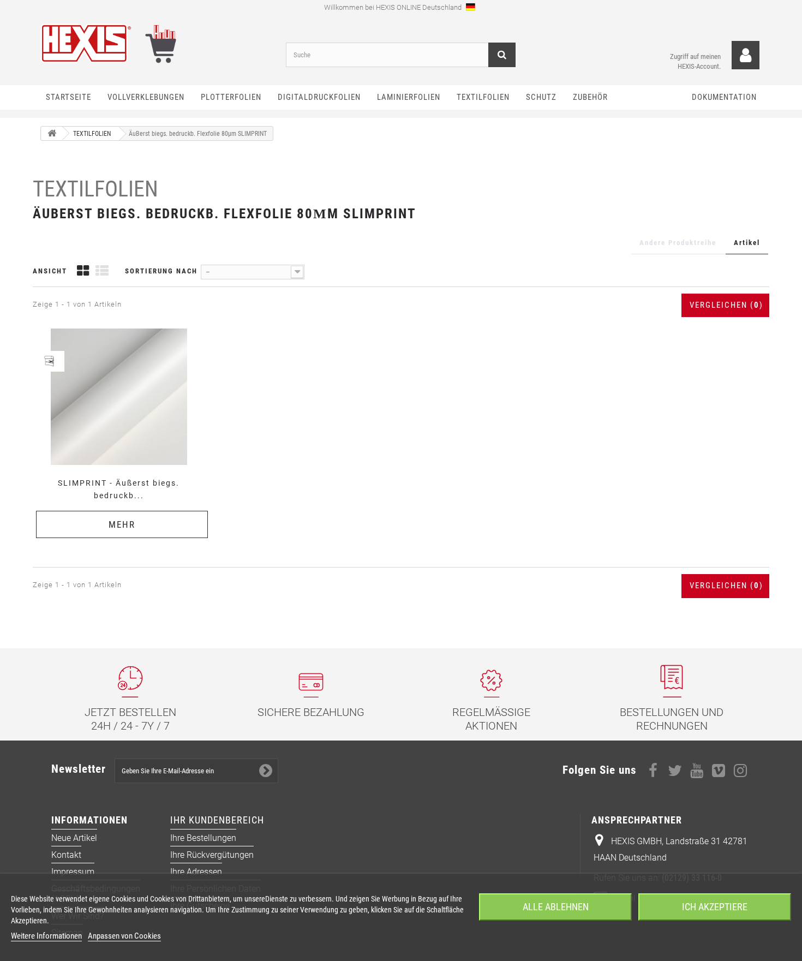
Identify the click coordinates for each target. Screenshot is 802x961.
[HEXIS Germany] (155, 43)
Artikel (747, 242)
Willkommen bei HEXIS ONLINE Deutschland (393, 7)
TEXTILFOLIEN (95, 189)
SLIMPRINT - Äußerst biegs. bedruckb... (118, 489)
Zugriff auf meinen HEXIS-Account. (695, 61)
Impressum (72, 872)
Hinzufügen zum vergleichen (122, 328)
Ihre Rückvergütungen (212, 855)
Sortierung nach (161, 271)
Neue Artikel (74, 838)
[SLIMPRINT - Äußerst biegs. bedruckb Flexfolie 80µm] (119, 397)
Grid (83, 272)
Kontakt (66, 855)
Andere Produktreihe (677, 242)
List (102, 272)
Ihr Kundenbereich (217, 820)
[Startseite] (51, 133)
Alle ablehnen (556, 906)
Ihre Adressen (196, 872)
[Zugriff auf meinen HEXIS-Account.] (745, 55)
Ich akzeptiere (714, 906)
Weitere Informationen (46, 936)
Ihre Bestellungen (203, 838)
